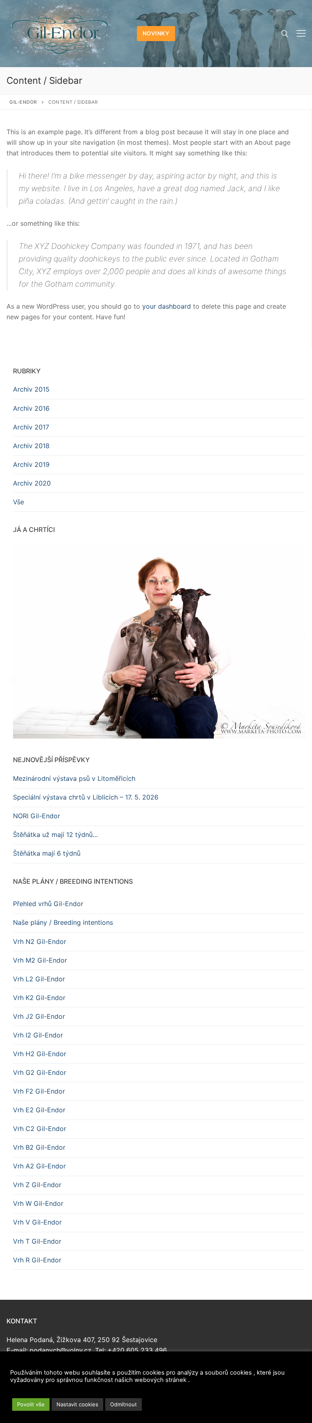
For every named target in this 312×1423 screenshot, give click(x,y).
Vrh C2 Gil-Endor (39, 1128)
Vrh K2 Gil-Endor (39, 998)
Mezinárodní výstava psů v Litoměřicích (74, 778)
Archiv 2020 (32, 483)
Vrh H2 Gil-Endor (39, 1054)
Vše (18, 502)
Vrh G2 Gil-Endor (39, 1072)
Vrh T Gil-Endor (37, 1241)
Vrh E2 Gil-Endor (39, 1110)
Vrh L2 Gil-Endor (39, 979)
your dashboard (166, 306)
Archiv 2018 (31, 446)
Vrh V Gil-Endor (37, 1222)
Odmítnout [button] (123, 1404)
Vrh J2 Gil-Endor (39, 1016)
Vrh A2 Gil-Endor (39, 1166)
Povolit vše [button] (31, 1404)
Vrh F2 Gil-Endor (39, 1091)
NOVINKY (156, 33)
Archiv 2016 (31, 408)
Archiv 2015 (31, 389)
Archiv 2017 (31, 427)
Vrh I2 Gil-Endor (38, 1035)
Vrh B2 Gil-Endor (39, 1147)
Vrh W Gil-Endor (38, 1203)
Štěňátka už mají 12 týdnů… (55, 834)
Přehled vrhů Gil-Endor (48, 904)
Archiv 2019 (31, 464)
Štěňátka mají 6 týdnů (46, 853)
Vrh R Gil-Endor (37, 1260)
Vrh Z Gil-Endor (37, 1185)
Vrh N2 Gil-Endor (39, 941)
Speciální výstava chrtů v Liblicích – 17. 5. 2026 (85, 797)
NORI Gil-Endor (36, 816)
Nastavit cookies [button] (77, 1404)
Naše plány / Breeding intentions (63, 922)
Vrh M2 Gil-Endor (40, 960)
